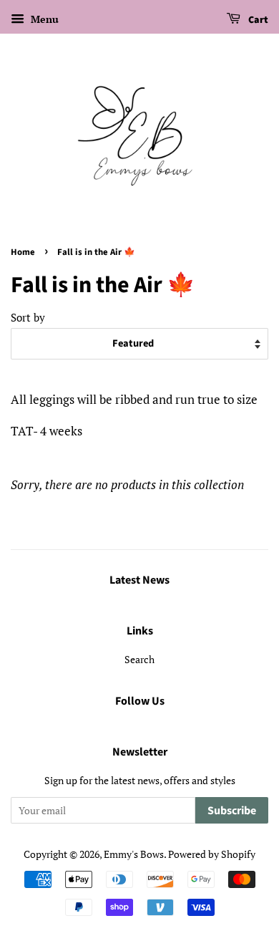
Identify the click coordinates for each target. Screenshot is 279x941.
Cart (257, 20)
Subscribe (231, 811)
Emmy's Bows (134, 854)
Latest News (139, 580)
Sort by (28, 317)
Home (23, 252)
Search (139, 659)
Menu (43, 19)
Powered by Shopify (211, 854)
